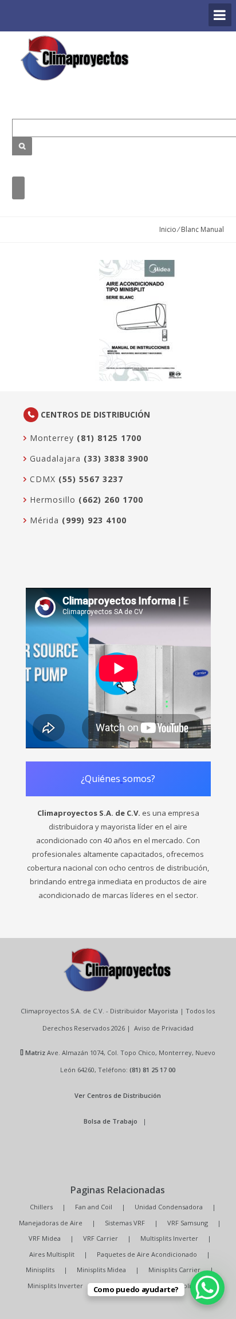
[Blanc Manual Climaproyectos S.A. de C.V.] (75, 58)
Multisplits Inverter (169, 1238)
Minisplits (40, 1269)
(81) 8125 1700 (109, 437)
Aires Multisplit (51, 1254)
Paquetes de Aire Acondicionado (147, 1254)
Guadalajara (54, 458)
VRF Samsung (187, 1222)
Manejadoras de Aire (50, 1222)
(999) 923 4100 (94, 520)
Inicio (167, 229)
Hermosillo (51, 499)
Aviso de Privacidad (164, 1028)
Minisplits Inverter (55, 1285)
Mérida (43, 520)
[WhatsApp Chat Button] (207, 1287)
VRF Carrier (100, 1238)
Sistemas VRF (125, 1222)
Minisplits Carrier (174, 1269)
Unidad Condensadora (169, 1206)
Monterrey (50, 437)
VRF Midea (45, 1238)
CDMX (41, 479)
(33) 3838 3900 (116, 458)
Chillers (41, 1206)
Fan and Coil (93, 1206)
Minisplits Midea (101, 1269)
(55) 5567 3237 (90, 479)
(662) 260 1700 (110, 499)
